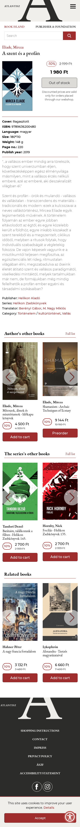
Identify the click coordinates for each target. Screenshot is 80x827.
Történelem (27, 313)
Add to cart (20, 437)
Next (72, 377)
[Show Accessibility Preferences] (70, 817)
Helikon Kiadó (29, 298)
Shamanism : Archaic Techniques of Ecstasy (57, 409)
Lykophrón (50, 647)
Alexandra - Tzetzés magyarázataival (55, 653)
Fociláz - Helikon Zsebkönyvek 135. (54, 532)
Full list (70, 333)
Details (49, 808)
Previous (8, 377)
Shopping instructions (40, 731)
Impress (40, 748)
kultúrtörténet (49, 313)
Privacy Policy (40, 756)
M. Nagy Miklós (54, 308)
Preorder (60, 433)
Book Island (14, 27)
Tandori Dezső (13, 526)
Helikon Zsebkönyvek (30, 303)
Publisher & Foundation (56, 27)
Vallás (66, 313)
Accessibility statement (40, 773)
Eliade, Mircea (12, 47)
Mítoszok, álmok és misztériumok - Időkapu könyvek (18, 414)
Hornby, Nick (52, 526)
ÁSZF (40, 765)
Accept (40, 818)
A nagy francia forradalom (19, 652)
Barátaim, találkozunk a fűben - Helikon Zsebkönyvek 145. (17, 535)
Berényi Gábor (30, 308)
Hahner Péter (12, 647)
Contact (40, 739)
